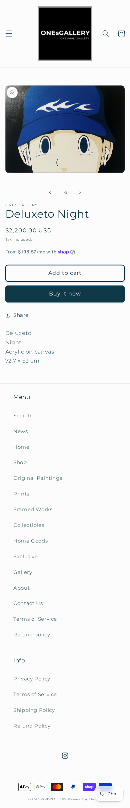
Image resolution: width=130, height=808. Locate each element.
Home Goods (30, 541)
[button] (8, 33)
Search (22, 416)
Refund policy (31, 635)
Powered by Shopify (85, 799)
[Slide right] (80, 192)
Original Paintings (37, 478)
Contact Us (28, 603)
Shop (20, 462)
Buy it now (65, 293)
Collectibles (28, 525)
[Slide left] (50, 192)
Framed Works (33, 510)
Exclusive (25, 557)
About (21, 588)
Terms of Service (35, 619)
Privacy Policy (31, 679)
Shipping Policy (34, 710)
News (20, 431)
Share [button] (21, 315)
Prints (21, 494)
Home (21, 447)
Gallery (22, 572)
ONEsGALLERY (53, 799)
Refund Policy (31, 726)
